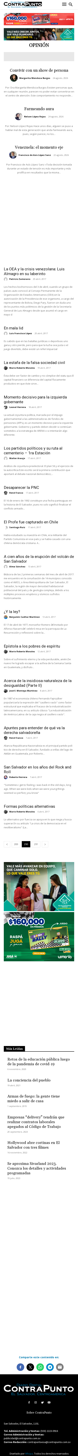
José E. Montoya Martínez (23, 690)
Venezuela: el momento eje (39, 147)
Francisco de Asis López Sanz (35, 155)
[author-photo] (14, 78)
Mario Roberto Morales (22, 367)
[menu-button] (64, 4)
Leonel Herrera (17, 407)
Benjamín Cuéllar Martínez (24, 616)
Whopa (29, 1453)
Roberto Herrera (18, 777)
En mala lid (13, 328)
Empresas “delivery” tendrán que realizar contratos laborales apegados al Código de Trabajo (35, 1122)
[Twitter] (42, 1402)
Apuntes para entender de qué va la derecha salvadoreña (34, 730)
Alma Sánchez (17, 566)
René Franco (16, 492)
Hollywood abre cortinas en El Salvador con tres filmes (33, 1145)
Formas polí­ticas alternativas (29, 806)
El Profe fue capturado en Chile (31, 522)
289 (16, 844)
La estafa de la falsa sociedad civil (34, 362)
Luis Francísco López (20, 333)
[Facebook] (29, 1402)
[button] (70, 4)
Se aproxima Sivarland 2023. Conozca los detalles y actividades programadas (36, 1168)
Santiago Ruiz (17, 527)
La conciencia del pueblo (29, 1080)
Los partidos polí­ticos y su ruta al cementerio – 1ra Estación (33, 450)
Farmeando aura (39, 109)
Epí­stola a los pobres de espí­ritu (32, 646)
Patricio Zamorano (19, 279)
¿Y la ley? (12, 611)
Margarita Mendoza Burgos (34, 78)
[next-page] (45, 844)
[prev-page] (7, 844)
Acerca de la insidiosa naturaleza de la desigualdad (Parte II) (38, 683)
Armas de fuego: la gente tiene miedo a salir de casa (33, 1099)
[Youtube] (49, 1402)
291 (36, 844)
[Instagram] (35, 1402)
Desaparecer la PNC (21, 487)
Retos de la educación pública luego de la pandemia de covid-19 (38, 1062)
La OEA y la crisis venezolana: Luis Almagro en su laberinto (34, 271)
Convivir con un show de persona (39, 70)
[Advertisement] (39, 219)
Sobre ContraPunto (39, 1412)
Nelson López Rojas (35, 116)
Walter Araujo (17, 458)
